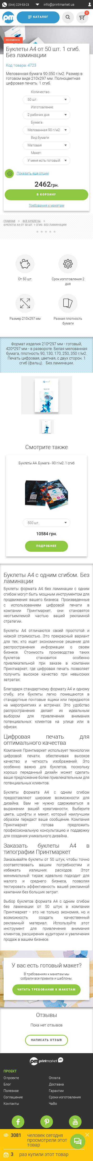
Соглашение (13, 1097)
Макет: (36, 153)
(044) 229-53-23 (18, 4)
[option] (46, 506)
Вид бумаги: (40, 138)
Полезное (11, 1091)
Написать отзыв (46, 1040)
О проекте (11, 1078)
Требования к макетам (46, 205)
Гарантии (56, 1091)
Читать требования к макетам (46, 989)
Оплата (54, 1078)
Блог (7, 1084)
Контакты (11, 1104)
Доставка (56, 1084)
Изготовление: (42, 107)
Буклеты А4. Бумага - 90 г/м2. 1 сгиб (46, 463)
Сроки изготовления (65, 1097)
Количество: (40, 92)
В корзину (46, 194)
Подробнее (46, 546)
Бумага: (37, 122)
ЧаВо (53, 1104)
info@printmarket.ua (59, 4)
